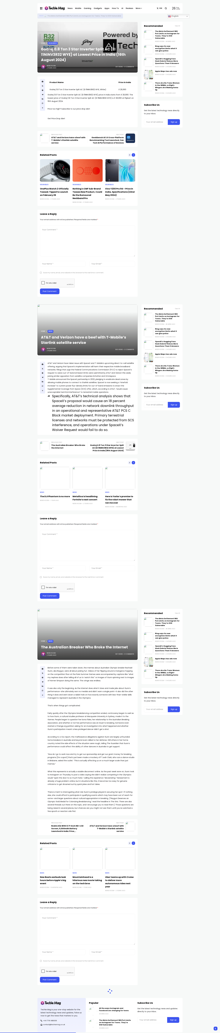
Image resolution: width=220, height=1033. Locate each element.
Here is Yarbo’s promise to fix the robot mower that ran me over (119, 499)
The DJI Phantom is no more (55, 496)
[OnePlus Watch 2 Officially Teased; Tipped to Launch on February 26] (55, 170)
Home (43, 43)
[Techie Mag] (54, 8)
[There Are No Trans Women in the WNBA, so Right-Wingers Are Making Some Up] (148, 86)
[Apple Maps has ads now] (148, 74)
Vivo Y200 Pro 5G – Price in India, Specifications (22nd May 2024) (120, 192)
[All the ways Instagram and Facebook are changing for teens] (93, 1011)
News (41, 16)
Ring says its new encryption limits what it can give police (166, 48)
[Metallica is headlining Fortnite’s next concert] (88, 478)
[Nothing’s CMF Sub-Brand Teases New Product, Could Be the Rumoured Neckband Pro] (88, 170)
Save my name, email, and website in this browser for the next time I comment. (73, 273)
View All (177, 26)
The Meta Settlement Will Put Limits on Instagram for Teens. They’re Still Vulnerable (84, 16)
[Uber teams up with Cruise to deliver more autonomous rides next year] (120, 859)
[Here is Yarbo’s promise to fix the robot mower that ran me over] (120, 478)
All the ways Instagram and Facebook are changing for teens (114, 1009)
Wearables (52, 43)
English (174, 16)
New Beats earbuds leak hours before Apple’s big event (53, 880)
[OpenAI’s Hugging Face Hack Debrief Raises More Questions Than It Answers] (148, 62)
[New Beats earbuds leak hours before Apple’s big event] (55, 859)
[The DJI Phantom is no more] (55, 478)
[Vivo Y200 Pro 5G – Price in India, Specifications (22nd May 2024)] (120, 170)
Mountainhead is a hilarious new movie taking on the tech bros (87, 880)
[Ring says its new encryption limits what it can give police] (148, 49)
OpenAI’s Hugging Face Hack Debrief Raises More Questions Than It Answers (167, 61)
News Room (51, 66)
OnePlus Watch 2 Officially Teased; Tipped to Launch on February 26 (54, 192)
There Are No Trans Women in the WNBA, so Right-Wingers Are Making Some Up (167, 86)
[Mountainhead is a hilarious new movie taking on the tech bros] (88, 859)
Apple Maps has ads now (166, 71)
